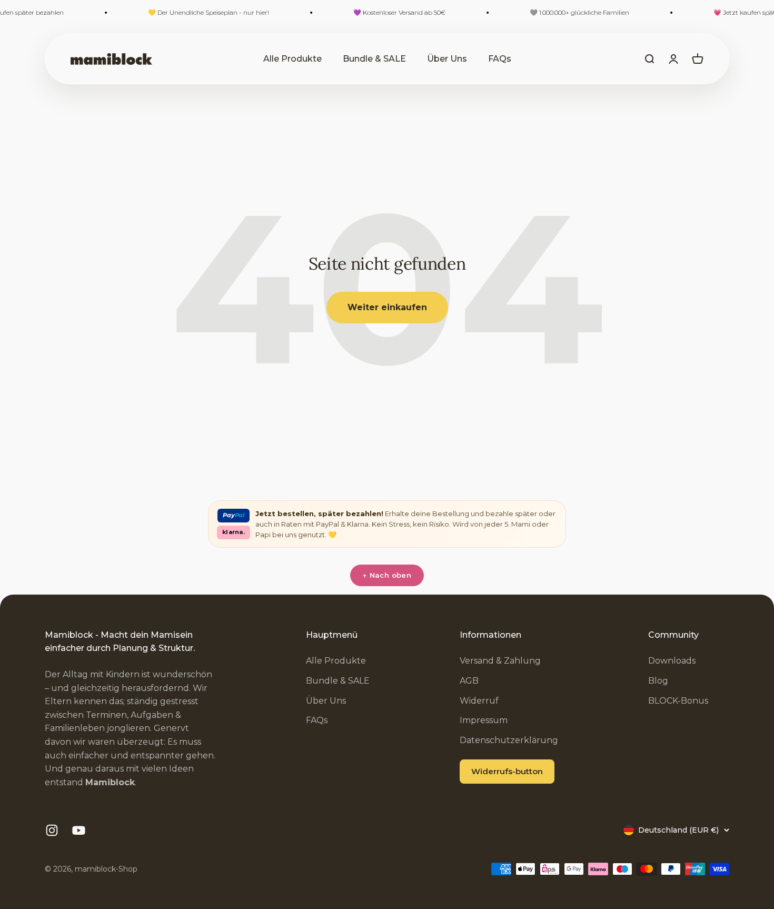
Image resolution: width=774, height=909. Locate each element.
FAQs (499, 59)
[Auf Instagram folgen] (52, 830)
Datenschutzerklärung (509, 740)
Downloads (672, 661)
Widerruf (479, 701)
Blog (658, 681)
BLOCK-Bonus (678, 701)
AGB (469, 681)
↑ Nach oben (387, 575)
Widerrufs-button (507, 771)
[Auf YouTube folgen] (79, 830)
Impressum (484, 720)
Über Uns (447, 59)
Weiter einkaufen (387, 307)
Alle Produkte (292, 59)
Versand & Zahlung (500, 661)
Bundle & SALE (374, 59)
